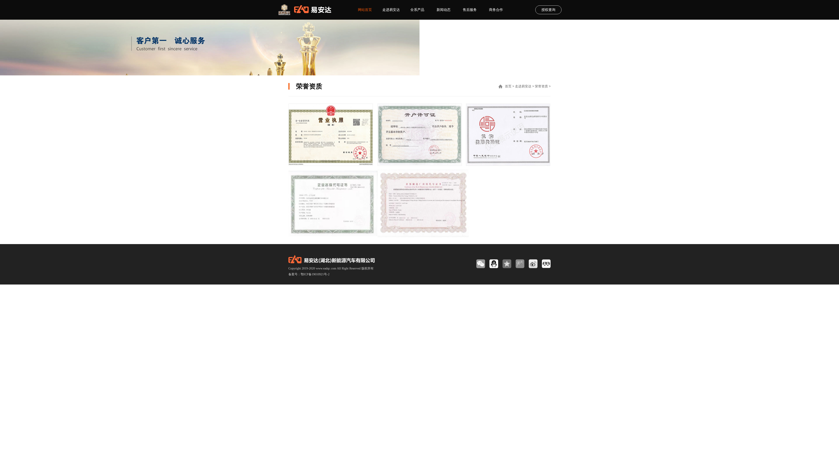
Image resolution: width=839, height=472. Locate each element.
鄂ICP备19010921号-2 (315, 274)
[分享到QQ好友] (493, 263)
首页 (508, 86)
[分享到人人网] (546, 263)
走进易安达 (391, 10)
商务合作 (496, 10)
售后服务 (470, 10)
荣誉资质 (541, 86)
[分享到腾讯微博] (520, 263)
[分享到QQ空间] (507, 263)
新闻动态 (444, 10)
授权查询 (548, 10)
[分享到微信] (480, 263)
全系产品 (417, 10)
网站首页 (365, 10)
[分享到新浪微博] (533, 263)
